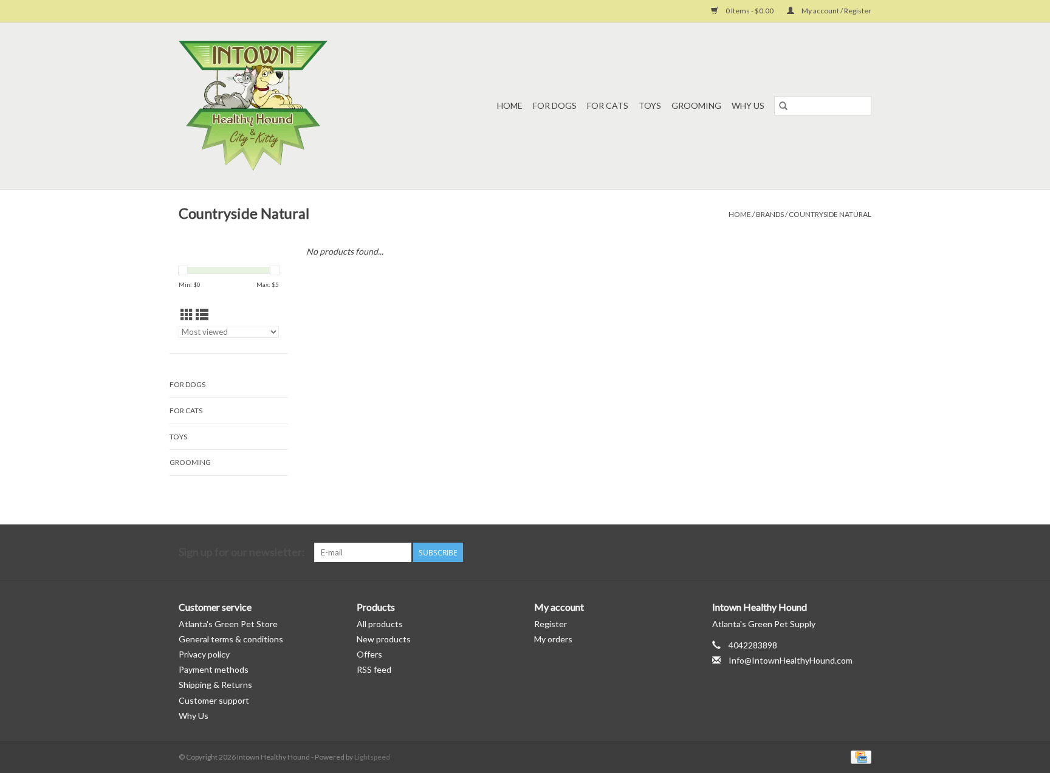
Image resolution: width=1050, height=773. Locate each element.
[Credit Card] (858, 756)
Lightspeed (372, 756)
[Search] (783, 105)
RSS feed (374, 669)
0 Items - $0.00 (749, 10)
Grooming (696, 105)
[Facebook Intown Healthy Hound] (840, 552)
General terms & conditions (231, 639)
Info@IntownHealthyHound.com (791, 660)
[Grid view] (186, 314)
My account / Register (835, 10)
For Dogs (555, 105)
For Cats (607, 105)
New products (384, 639)
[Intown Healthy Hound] (276, 106)
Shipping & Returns (215, 684)
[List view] (202, 314)
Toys (650, 105)
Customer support (214, 700)
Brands (770, 214)
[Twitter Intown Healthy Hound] (861, 552)
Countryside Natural (830, 214)
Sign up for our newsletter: (242, 552)
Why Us (748, 105)
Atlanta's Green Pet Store (228, 624)
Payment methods (214, 669)
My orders (553, 639)
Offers (369, 654)
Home (510, 105)
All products (380, 624)
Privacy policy (204, 654)
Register (550, 624)
